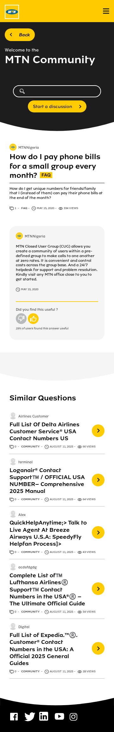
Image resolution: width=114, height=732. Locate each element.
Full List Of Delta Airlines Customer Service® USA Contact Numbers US (44, 431)
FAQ (24, 208)
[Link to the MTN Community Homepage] (12, 12)
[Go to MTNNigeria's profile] (13, 148)
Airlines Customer (33, 416)
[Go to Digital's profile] (13, 627)
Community (30, 446)
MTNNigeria (28, 148)
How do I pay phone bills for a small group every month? (55, 166)
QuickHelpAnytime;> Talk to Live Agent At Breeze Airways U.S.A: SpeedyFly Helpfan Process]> (48, 533)
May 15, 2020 (29, 289)
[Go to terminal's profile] (13, 462)
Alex (22, 515)
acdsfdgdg (27, 568)
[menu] (106, 11)
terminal (25, 462)
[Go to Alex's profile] (13, 515)
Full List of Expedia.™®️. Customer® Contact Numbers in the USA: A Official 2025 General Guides (43, 649)
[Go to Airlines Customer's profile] (13, 416)
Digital (23, 627)
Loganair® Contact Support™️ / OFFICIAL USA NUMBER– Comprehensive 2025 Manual (47, 480)
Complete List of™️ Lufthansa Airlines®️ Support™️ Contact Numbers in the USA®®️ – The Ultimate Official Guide (47, 589)
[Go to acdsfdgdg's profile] (13, 567)
